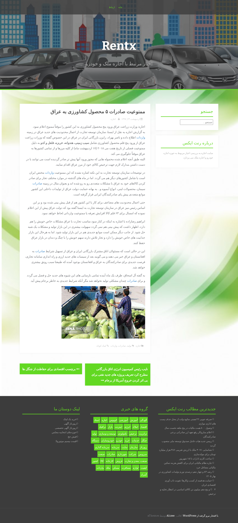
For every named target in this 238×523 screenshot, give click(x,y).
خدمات (135, 440)
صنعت (101, 454)
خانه (120, 7)
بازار (110, 426)
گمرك (144, 474)
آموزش (134, 420)
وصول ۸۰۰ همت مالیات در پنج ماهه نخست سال (188, 427)
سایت (125, 447)
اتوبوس (113, 420)
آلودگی (143, 420)
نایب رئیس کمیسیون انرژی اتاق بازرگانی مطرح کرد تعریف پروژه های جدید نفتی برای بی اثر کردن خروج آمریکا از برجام (119, 374)
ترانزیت (143, 433)
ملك (108, 467)
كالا (102, 461)
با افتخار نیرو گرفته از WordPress (200, 515)
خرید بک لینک (69, 419)
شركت (132, 454)
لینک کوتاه (102, 345)
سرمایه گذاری (102, 447)
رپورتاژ (143, 447)
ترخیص (133, 433)
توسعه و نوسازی (107, 433)
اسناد (96, 420)
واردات (140, 137)
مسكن (116, 467)
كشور (95, 461)
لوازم (135, 467)
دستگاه (95, 440)
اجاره (113, 119)
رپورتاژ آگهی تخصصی (65, 427)
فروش (119, 461)
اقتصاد (143, 426)
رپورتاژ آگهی (70, 423)
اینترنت (118, 426)
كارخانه (109, 461)
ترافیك (102, 426)
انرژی (127, 426)
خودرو (119, 440)
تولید (129, 345)
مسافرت (126, 467)
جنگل (144, 440)
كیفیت (144, 467)
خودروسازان (107, 440)
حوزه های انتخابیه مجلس (64, 432)
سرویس (142, 454)
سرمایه (115, 447)
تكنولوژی (122, 433)
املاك (135, 426)
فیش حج (72, 436)
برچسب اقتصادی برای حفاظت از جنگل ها (49, 369)
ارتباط (112, 7)
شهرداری (122, 454)
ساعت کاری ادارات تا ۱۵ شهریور (195, 458)
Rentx (119, 45)
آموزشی (123, 420)
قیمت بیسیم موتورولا (66, 441)
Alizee (171, 515)
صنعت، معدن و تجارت (136, 461)
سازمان (134, 447)
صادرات (37, 183)
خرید (127, 440)
